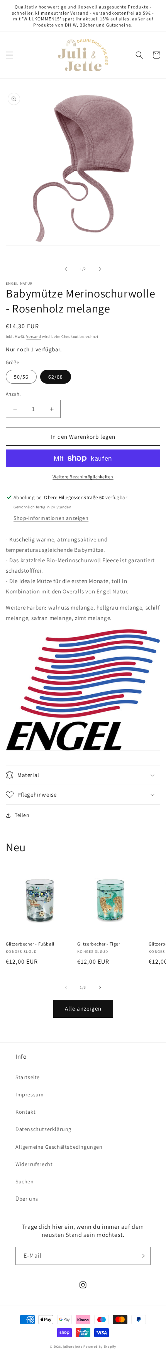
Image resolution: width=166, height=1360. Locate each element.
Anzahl (13, 394)
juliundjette (72, 1346)
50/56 (21, 376)
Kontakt (25, 1111)
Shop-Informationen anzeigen (51, 518)
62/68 (55, 376)
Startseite (27, 1077)
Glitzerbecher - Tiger (98, 944)
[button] (9, 55)
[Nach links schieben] (66, 269)
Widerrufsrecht (34, 1164)
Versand (33, 336)
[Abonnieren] (141, 1256)
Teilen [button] (22, 815)
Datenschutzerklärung (43, 1129)
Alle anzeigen (83, 1008)
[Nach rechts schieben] (99, 269)
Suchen (24, 1181)
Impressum (29, 1094)
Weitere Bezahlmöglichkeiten (83, 477)
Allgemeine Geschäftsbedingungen (59, 1146)
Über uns (26, 1198)
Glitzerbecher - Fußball (30, 944)
